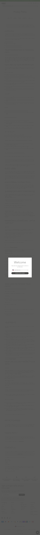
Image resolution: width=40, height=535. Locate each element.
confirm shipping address (20, 273)
